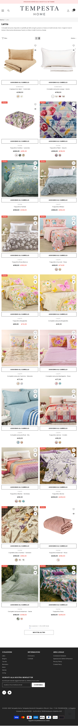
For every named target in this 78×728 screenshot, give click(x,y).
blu (18, 442)
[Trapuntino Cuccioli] (58, 234)
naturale (59, 269)
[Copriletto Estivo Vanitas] (20, 524)
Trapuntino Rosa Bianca (20, 262)
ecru (21, 96)
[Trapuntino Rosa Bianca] (20, 234)
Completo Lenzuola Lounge (58, 89)
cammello (18, 96)
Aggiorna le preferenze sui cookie (39, 720)
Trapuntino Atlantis (20, 494)
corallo (56, 442)
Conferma (38, 685)
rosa (56, 269)
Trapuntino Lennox (58, 435)
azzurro (19, 155)
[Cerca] (8, 10)
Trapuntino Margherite (20, 321)
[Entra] (68, 11)
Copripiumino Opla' (20, 89)
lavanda (16, 155)
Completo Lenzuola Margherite (58, 321)
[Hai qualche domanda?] (70, 714)
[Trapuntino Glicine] (58, 465)
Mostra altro (39, 632)
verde (18, 618)
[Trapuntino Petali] (58, 119)
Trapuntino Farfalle (20, 207)
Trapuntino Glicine (58, 494)
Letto (7, 20)
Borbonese (19, 87)
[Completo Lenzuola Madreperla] (58, 348)
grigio (21, 383)
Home (2, 20)
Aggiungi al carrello (19, 82)
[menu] (3, 10)
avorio (52, 96)
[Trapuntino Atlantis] (20, 465)
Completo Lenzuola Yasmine (19, 376)
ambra (19, 501)
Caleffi (58, 204)
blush (59, 96)
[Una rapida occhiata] (35, 50)
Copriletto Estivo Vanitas (20, 553)
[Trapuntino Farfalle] (20, 178)
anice (59, 383)
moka (21, 442)
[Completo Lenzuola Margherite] (58, 292)
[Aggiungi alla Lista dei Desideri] (35, 45)
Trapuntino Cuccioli (58, 262)
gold (59, 442)
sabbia (56, 96)
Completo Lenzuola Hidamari (20, 611)
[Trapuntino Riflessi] (58, 178)
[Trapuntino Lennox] (58, 407)
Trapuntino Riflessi (58, 207)
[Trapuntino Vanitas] (20, 119)
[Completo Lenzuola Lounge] (58, 61)
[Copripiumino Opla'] (20, 61)
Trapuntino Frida (58, 611)
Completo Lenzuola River (19, 435)
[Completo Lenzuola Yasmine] (20, 348)
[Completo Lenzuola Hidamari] (20, 583)
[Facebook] (4, 692)
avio (23, 501)
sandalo (23, 155)
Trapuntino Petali (58, 148)
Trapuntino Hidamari (58, 553)
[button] (36, 38)
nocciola (63, 96)
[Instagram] (9, 692)
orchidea (16, 501)
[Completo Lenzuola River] (20, 407)
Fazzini (20, 145)
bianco (59, 155)
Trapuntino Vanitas (20, 148)
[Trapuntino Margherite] (20, 292)
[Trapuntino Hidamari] (58, 524)
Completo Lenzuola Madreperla (58, 376)
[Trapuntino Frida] (58, 583)
